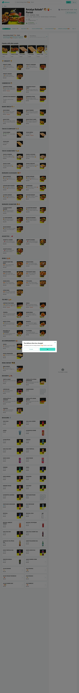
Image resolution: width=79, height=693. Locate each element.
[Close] (55, 342)
